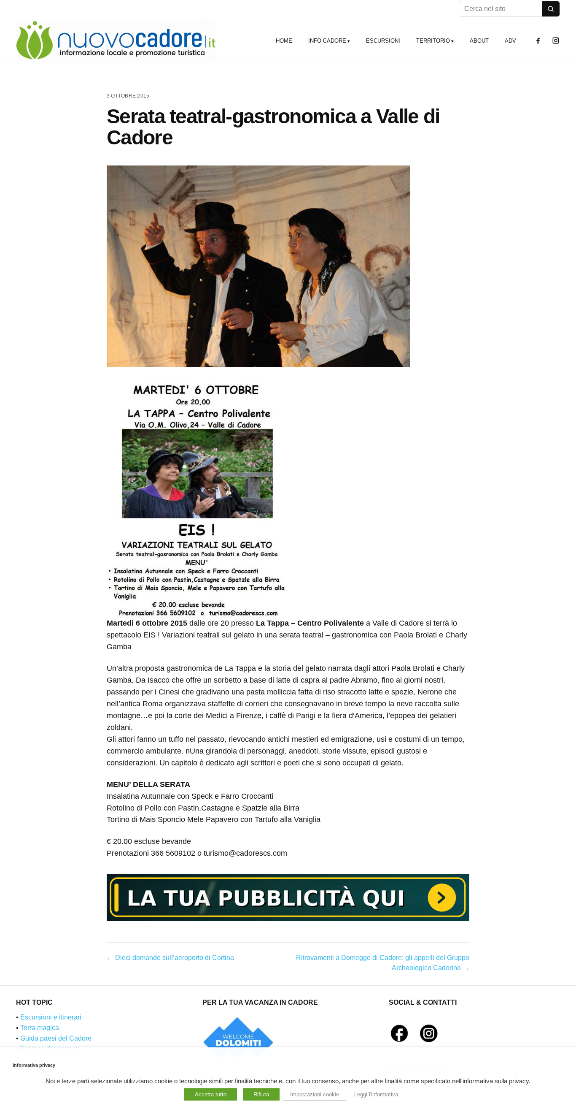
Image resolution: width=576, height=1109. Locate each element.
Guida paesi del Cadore (56, 1038)
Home (284, 41)
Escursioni (383, 41)
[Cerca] (551, 8)
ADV (510, 41)
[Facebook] (538, 40)
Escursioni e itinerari (50, 1017)
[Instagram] (556, 40)
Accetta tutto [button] (210, 1094)
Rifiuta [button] (261, 1094)
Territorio (433, 41)
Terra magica (39, 1027)
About (479, 41)
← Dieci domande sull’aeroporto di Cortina (170, 957)
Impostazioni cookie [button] (314, 1094)
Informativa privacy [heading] (34, 1065)
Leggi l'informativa (376, 1094)
